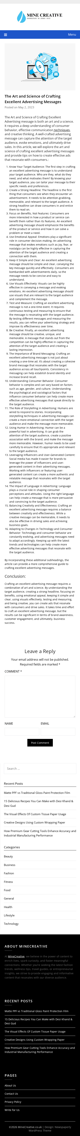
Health (8, 907)
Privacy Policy (13, 1102)
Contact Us (11, 1093)
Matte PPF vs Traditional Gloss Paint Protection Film (37, 793)
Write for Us (12, 1110)
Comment (13, 671)
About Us (10, 1085)
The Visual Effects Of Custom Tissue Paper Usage (35, 814)
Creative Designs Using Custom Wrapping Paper (34, 822)
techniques (61, 130)
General (9, 898)
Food (7, 890)
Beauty (8, 856)
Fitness (8, 882)
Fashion (9, 873)
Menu (72, 34)
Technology (11, 923)
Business (9, 865)
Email (45, 723)
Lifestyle (9, 915)
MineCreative (16, 956)
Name (9, 723)
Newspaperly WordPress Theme (50, 1128)
